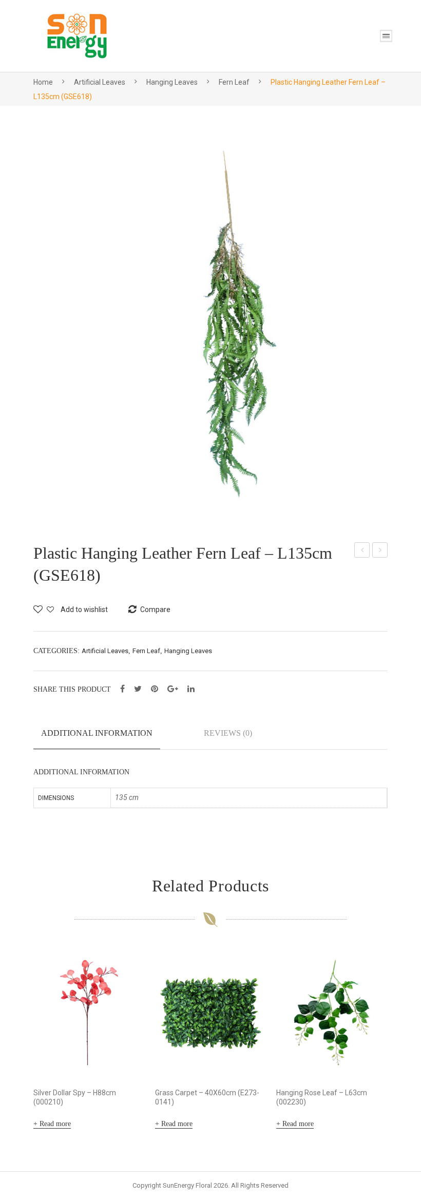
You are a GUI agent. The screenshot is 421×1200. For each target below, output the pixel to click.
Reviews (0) (228, 733)
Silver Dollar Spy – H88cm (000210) (74, 1098)
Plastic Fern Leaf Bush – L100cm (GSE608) (362, 551)
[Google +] (172, 689)
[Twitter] (138, 689)
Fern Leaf (234, 82)
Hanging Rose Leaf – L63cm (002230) (321, 1098)
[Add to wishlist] (123, 969)
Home (43, 82)
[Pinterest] (154, 689)
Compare (123, 997)
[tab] (96, 737)
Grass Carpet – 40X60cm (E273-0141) (207, 1098)
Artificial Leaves (99, 82)
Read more (55, 1124)
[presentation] (13, 1040)
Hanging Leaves (172, 82)
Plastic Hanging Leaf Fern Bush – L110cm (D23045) (380, 551)
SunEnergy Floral (187, 1185)
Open (386, 36)
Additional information (96, 733)
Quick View (123, 1056)
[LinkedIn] (191, 689)
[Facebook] (122, 689)
